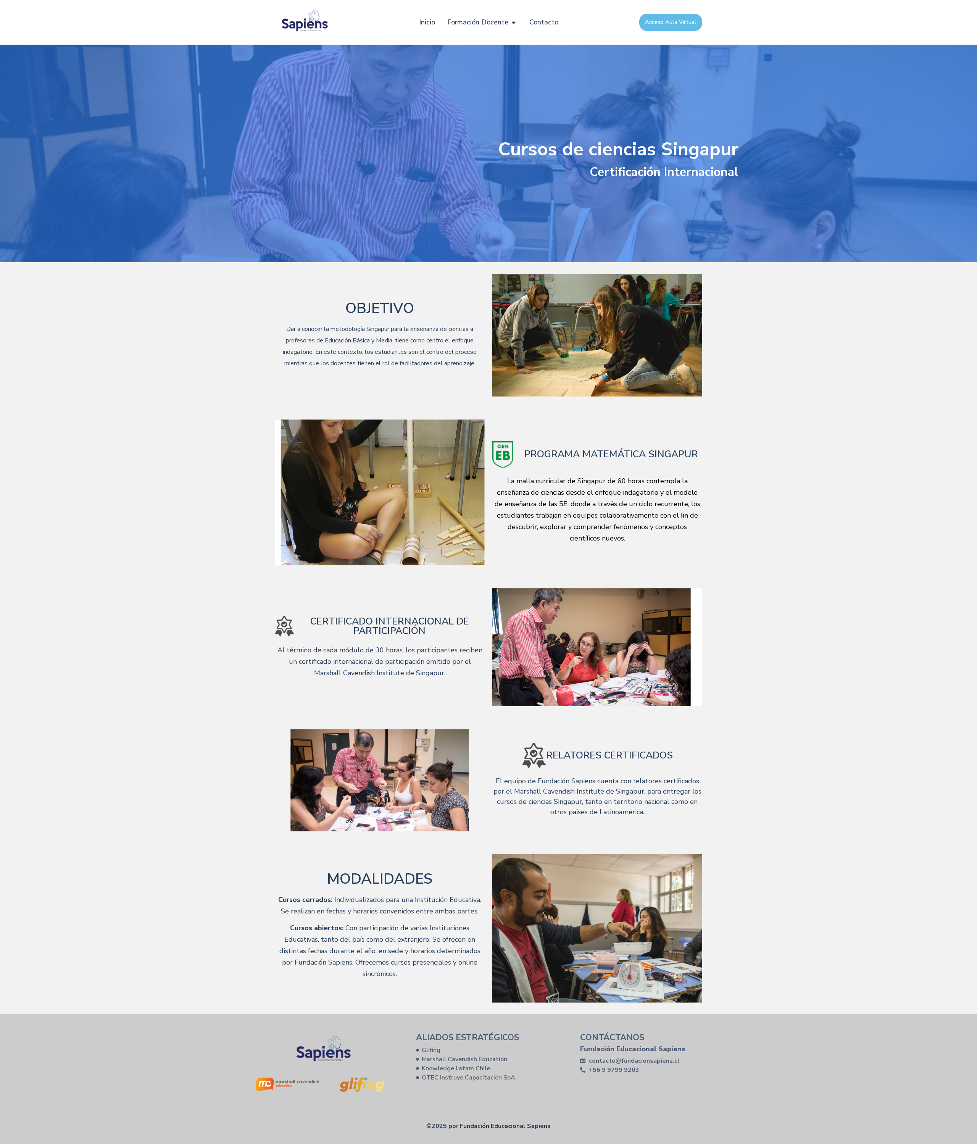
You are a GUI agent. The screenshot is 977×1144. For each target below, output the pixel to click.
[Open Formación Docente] (513, 22)
